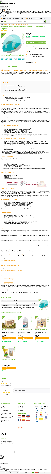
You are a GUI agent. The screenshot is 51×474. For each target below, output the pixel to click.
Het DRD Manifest (5, 420)
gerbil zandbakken (34, 101)
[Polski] (28, 420)
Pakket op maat (4, 414)
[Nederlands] (19, 417)
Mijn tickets (20, 409)
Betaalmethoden (4, 410)
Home (2, 24)
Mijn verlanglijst (21, 410)
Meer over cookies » (42, 472)
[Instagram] (3, 434)
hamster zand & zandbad (24, 101)
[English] (28, 417)
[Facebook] (6, 434)
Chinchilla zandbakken (8, 282)
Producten (2, 465)
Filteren (2, 462)
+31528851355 (4, 444)
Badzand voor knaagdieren (9, 278)
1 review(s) (10, 30)
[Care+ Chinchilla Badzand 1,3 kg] (25, 323)
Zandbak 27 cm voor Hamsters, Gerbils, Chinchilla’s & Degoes (16, 24)
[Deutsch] (23, 417)
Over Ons (3, 411)
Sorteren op (2, 469)
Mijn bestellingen (21, 407)
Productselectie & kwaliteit (6, 413)
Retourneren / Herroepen (6, 409)
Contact (2, 406)
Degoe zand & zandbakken (9, 283)
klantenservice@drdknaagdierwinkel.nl (9, 443)
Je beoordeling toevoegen (6, 385)
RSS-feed (3, 421)
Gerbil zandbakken (7, 280)
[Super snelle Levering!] (19, 427)
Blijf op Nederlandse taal (5, 9)
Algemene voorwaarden (6, 417)
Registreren (20, 406)
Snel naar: (2, 453)
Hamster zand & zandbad (9, 279)
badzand (16, 101)
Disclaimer (3, 418)
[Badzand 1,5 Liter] (9, 353)
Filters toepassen (4, 463)
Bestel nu (10, 338)
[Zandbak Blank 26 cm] (9, 323)
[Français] (19, 420)
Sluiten (16, 451)
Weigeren (4, 15)
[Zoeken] (39, 21)
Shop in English (4, 7)
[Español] (23, 420)
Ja (33, 472)
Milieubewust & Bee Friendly (7, 416)
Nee (36, 472)
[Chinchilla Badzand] (42, 323)
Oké (1, 15)
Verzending (3, 407)
